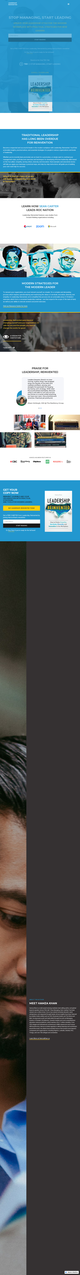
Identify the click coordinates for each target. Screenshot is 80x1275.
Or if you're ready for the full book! (21, 530)
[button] (68, 4)
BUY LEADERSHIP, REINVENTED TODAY (21, 508)
